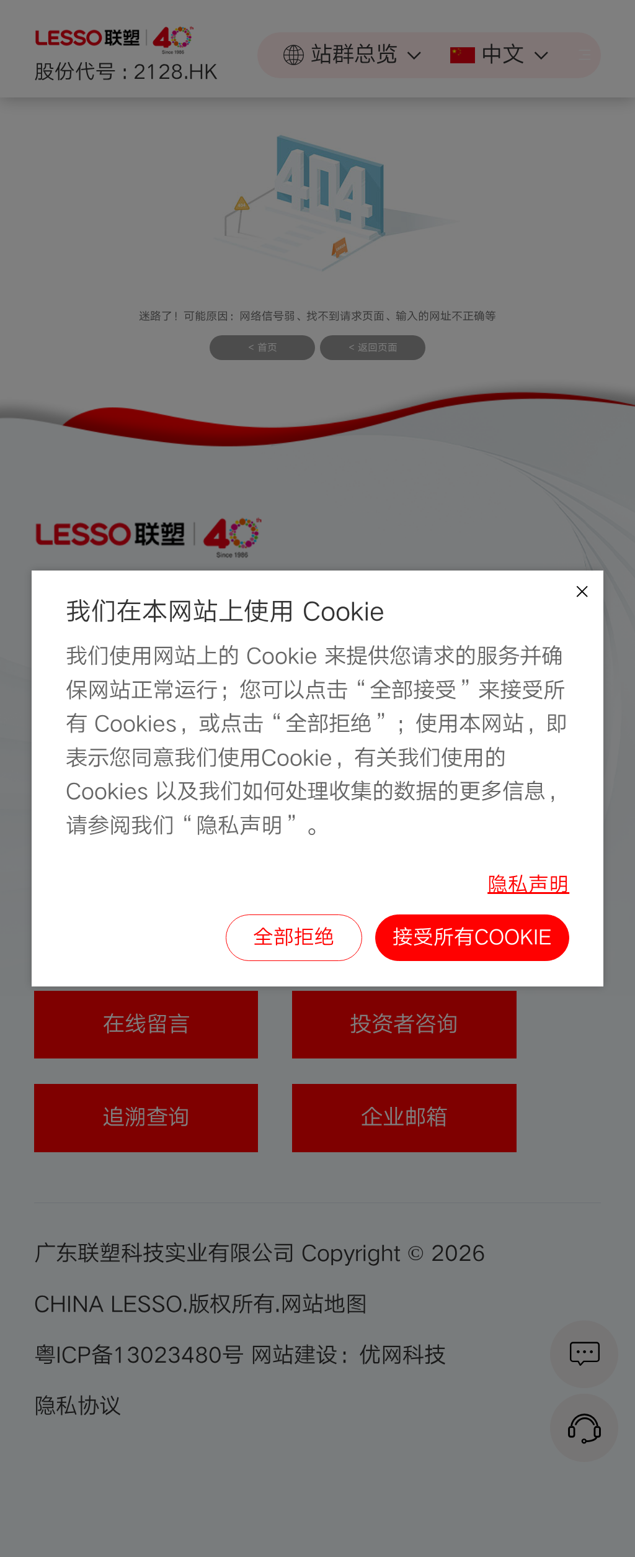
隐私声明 (528, 884)
